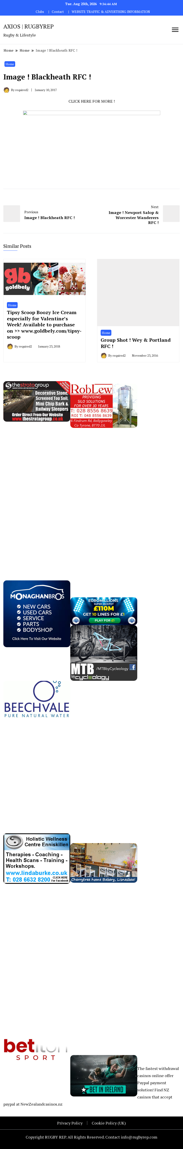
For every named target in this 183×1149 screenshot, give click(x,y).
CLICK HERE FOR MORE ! (92, 101)
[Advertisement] (36, 494)
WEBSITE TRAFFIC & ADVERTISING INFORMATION (111, 12)
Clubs (40, 12)
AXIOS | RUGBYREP (28, 26)
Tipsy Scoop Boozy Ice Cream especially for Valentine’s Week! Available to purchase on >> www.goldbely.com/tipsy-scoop (44, 324)
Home (10, 64)
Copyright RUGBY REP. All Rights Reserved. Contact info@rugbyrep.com (91, 1137)
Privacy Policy (70, 1123)
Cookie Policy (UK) (109, 1123)
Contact (58, 12)
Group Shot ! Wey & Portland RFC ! (136, 343)
